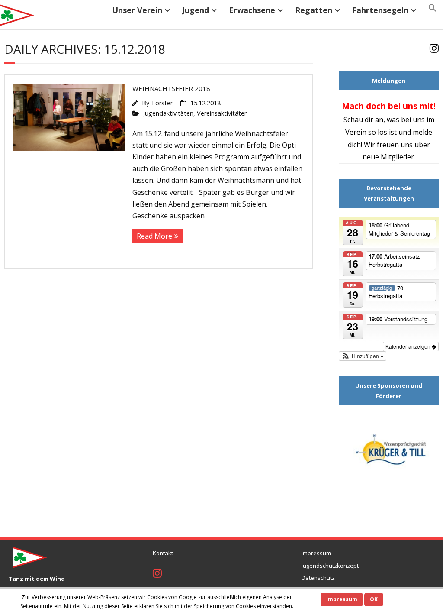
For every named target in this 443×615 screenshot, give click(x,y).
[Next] (426, 131)
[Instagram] (434, 49)
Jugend (195, 10)
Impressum (316, 553)
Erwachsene (252, 10)
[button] (432, 8)
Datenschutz (318, 578)
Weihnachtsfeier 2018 (171, 88)
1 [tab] (368, 500)
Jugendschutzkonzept (330, 566)
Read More (154, 236)
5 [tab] (408, 500)
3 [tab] (388, 500)
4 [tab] (398, 500)
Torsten (162, 103)
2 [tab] (378, 500)
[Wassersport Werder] (389, 453)
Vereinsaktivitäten (222, 113)
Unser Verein (137, 10)
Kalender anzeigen (408, 346)
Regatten (313, 10)
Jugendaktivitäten (168, 113)
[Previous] (351, 131)
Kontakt (163, 553)
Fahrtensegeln (380, 10)
